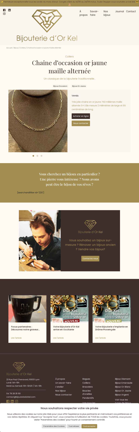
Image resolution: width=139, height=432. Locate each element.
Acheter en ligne (81, 116)
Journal (119, 11)
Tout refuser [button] (74, 426)
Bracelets (87, 386)
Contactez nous (90, 258)
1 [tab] (33, 156)
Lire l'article (16, 338)
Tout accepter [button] (89, 426)
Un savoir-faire (63, 382)
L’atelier (59, 386)
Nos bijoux (107, 13)
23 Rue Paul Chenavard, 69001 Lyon (23, 379)
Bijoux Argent (122, 394)
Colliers (22, 48)
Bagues (86, 378)
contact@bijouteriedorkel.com (20, 397)
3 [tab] (41, 156)
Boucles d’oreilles (87, 392)
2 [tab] (37, 156)
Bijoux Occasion (60, 86)
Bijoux (16, 48)
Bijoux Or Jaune (79, 86)
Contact (131, 11)
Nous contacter (80, 123)
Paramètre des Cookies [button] (54, 426)
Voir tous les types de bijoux (123, 401)
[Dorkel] (47, 26)
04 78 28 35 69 (13, 393)
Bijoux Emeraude (123, 382)
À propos (84, 13)
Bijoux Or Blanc (123, 386)
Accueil (9, 48)
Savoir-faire (94, 13)
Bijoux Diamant (123, 378)
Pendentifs (88, 398)
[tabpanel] (37, 121)
